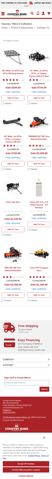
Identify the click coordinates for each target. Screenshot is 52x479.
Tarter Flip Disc (13, 202)
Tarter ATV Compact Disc (39, 269)
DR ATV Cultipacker (13, 139)
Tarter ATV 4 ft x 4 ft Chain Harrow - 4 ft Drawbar (39, 205)
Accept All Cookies (26, 464)
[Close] (44, 438)
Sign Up (44, 389)
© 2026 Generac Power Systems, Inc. (17, 417)
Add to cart (13, 98)
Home (4, 28)
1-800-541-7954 (9, 412)
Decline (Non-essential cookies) (26, 470)
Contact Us (7, 410)
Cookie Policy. (34, 456)
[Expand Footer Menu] (48, 359)
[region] (26, 455)
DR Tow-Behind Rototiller (39, 137)
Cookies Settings (26, 476)
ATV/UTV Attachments (22, 28)
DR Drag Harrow (13, 72)
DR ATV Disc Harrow (39, 74)
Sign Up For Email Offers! (17, 378)
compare (7, 103)
